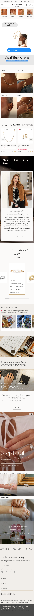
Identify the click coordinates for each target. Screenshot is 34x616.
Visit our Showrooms (17, 526)
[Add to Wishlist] (15, 130)
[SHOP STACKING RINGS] (25, 107)
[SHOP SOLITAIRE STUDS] (9, 107)
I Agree (17, 613)
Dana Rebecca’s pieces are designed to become (16, 603)
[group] (8, 140)
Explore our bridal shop (11, 465)
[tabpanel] (17, 536)
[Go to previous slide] (3, 139)
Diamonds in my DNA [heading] (17, 211)
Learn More (7, 168)
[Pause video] (31, 414)
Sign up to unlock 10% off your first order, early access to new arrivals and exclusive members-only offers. (15, 561)
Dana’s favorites (17, 257)
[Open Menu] (2, 5)
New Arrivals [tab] (27, 124)
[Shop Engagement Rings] (5, 485)
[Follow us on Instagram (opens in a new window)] (2, 572)
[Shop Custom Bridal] (5, 510)
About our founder (16, 161)
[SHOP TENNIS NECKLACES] (9, 83)
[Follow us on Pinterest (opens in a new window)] (10, 572)
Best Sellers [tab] (15, 124)
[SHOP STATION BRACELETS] (25, 83)
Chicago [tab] (13, 529)
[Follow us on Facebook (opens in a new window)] (6, 572)
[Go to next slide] (31, 139)
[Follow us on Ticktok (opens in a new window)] (14, 572)
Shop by (4, 125)
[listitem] (17, 206)
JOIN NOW (6, 565)
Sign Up (17, 407)
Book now (17, 538)
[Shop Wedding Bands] (22, 485)
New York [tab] (20, 529)
